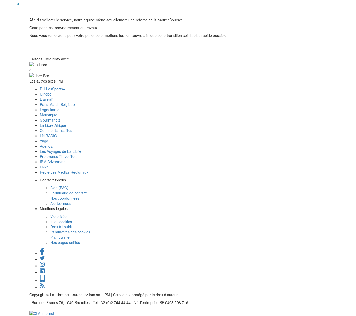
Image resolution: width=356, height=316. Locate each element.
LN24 (44, 166)
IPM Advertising (53, 161)
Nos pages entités (65, 242)
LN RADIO (48, 135)
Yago (44, 140)
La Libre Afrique (53, 125)
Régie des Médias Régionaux (64, 172)
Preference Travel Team (60, 156)
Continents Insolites (56, 130)
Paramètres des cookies (70, 232)
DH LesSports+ (52, 88)
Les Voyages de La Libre (60, 151)
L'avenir (46, 99)
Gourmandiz (50, 120)
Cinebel (46, 94)
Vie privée (58, 216)
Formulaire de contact (68, 192)
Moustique (48, 114)
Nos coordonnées (64, 198)
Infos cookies (61, 221)
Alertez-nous (60, 203)
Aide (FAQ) (59, 187)
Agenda (46, 146)
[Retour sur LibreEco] (18, 6)
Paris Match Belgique (57, 104)
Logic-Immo (49, 109)
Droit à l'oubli (61, 226)
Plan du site (60, 237)
